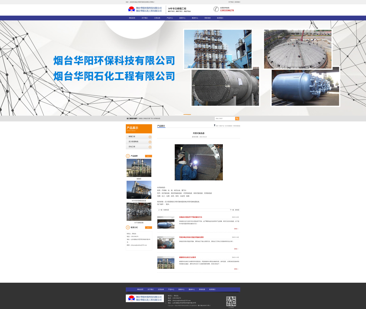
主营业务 (157, 18)
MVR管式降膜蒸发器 (139, 201)
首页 (217, 126)
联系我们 (237, 2)
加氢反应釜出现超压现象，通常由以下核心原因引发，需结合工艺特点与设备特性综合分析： (206, 241)
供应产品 (221, 126)
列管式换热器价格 (180, 201)
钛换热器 (166, 210)
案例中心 (195, 18)
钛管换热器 (161, 187)
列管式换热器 (236, 126)
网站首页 (132, 18)
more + (148, 156)
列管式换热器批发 (193, 201)
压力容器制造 (133, 141)
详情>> (236, 229)
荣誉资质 (208, 18)
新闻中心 (182, 18)
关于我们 (231, 2)
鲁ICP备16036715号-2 (204, 305)
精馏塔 (139, 179)
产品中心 (170, 18)
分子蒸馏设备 (139, 222)
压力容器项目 (169, 201)
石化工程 (132, 146)
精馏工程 (132, 136)
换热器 (167, 193)
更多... (168, 204)
